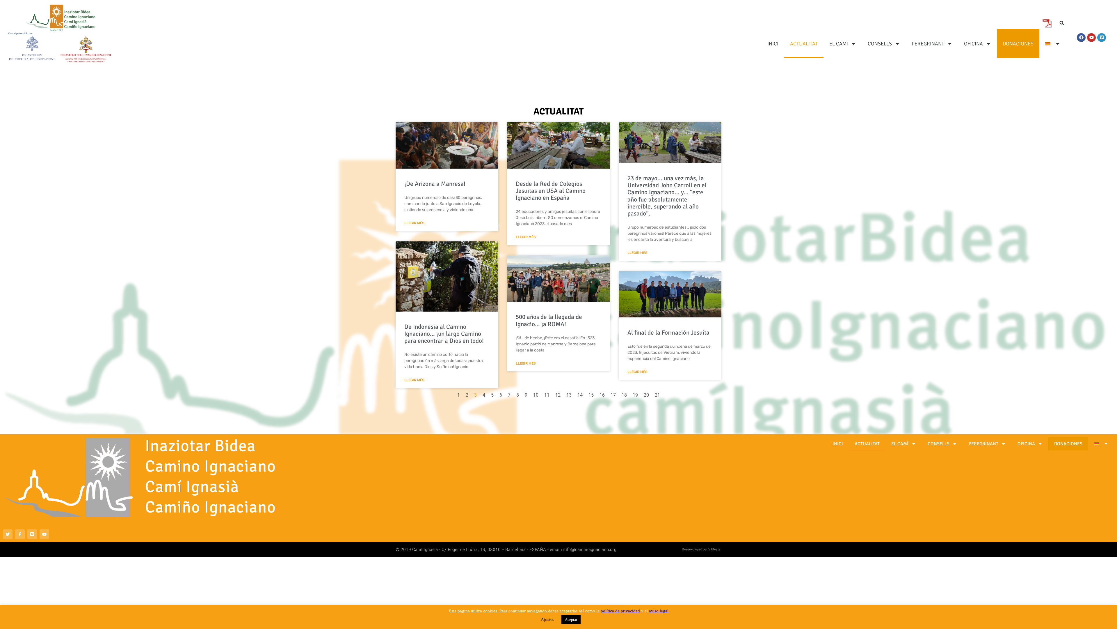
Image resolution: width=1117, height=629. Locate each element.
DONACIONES (1018, 43)
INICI (772, 43)
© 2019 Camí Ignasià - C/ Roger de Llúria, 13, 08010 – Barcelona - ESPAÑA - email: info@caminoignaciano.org (506, 549)
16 (602, 395)
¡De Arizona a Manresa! (434, 184)
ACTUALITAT (804, 43)
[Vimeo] (1101, 37)
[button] (1061, 23)
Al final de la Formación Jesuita (668, 332)
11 (546, 395)
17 (613, 395)
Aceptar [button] (571, 619)
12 (558, 395)
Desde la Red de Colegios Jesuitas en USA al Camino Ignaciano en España (551, 191)
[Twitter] (8, 534)
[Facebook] (1081, 37)
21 (657, 395)
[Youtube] (1091, 37)
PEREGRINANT (928, 43)
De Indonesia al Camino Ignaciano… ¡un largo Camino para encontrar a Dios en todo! (444, 333)
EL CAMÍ (838, 43)
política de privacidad (620, 611)
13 (569, 395)
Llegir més (414, 223)
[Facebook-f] (20, 534)
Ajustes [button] (547, 619)
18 (624, 395)
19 (635, 395)
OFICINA (973, 43)
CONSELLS (880, 43)
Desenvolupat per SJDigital (701, 549)
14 (580, 395)
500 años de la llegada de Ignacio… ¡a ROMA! (549, 320)
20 (646, 395)
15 (591, 395)
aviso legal (658, 611)
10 (535, 395)
